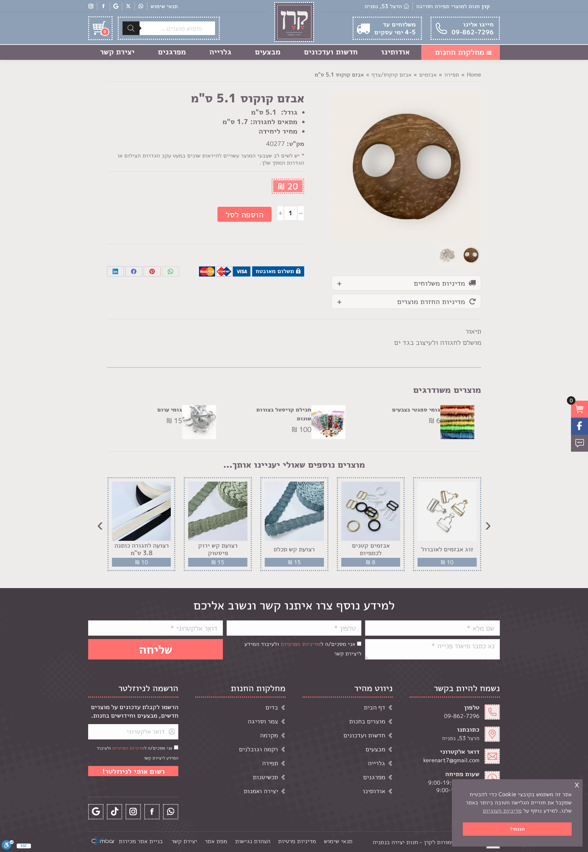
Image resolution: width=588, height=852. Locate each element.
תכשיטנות (265, 777)
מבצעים (375, 749)
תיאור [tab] (473, 331)
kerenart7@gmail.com (451, 760)
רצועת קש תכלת (294, 549)
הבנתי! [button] (517, 828)
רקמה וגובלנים (258, 749)
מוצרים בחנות (367, 721)
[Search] (131, 28)
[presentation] (488, 524)
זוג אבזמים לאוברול (447, 549)
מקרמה (269, 735)
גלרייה (376, 763)
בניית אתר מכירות (141, 841)
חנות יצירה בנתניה (395, 842)
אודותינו (374, 791)
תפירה (270, 763)
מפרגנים (374, 777)
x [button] (576, 784)
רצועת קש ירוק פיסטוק (218, 549)
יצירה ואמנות (261, 791)
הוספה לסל (244, 214)
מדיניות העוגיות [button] (502, 810)
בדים (271, 707)
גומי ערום (169, 409)
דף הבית (374, 707)
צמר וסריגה (263, 721)
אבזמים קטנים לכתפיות (371, 549)
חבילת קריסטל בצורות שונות (283, 414)
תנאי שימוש (164, 6)
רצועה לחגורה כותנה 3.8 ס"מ (141, 549)
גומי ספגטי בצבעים (416, 409)
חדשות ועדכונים (364, 735)
